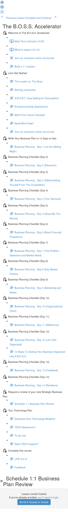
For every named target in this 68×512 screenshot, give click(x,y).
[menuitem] (2, 8)
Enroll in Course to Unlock (34, 502)
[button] (2, 3)
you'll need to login (48, 497)
